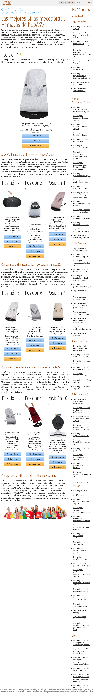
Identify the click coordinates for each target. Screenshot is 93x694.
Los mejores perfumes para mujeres (79, 465)
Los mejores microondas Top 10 (81, 223)
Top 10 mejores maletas (79, 334)
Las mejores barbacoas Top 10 (80, 255)
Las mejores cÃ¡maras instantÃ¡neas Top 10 (82, 510)
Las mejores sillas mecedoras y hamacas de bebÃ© (81, 43)
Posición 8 (11, 398)
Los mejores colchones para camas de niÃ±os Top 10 (82, 53)
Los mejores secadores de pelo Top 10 (82, 474)
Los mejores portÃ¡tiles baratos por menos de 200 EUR (81, 626)
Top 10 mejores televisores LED (79, 618)
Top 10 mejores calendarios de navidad (79, 90)
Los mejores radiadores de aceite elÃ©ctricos (81, 582)
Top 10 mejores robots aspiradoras (81, 236)
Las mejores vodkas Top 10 (81, 387)
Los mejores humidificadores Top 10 (81, 442)
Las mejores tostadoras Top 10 (80, 187)
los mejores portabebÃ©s (22, 389)
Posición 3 (33, 182)
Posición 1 (10, 54)
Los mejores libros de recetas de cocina (82, 669)
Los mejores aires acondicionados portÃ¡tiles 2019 (80, 492)
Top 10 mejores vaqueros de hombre (82, 313)
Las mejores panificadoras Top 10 (81, 174)
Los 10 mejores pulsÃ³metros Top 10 (81, 564)
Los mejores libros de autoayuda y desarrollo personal (82, 642)
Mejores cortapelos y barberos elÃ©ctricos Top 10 (82, 418)
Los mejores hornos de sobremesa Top (81, 211)
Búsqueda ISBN (85, 2)
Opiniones (36, 141)
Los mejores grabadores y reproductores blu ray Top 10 (82, 573)
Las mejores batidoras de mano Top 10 (81, 126)
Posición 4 (56, 182)
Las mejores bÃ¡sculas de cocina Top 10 (81, 118)
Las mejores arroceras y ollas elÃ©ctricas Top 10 (81, 109)
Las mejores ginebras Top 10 (82, 381)
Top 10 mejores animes (79, 291)
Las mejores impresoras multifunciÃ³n (79, 535)
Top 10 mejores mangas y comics (80, 298)
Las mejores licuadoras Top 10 (80, 146)
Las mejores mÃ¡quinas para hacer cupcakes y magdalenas (80, 166)
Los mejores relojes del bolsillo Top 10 (81, 590)
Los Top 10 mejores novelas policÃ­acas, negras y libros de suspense (81, 677)
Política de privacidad (86, 691)
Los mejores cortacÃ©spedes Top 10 (81, 263)
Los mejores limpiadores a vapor (81, 217)
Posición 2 (11, 182)
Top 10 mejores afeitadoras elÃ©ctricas (79, 401)
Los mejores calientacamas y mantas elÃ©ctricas (81, 518)
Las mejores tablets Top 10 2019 (81, 543)
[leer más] (35, 132)
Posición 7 (56, 292)
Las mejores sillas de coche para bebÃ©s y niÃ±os (82, 35)
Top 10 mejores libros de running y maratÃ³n (82, 651)
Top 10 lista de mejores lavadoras (81, 230)
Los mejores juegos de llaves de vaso (81, 270)
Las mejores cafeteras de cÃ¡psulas (82, 140)
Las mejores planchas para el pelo (82, 449)
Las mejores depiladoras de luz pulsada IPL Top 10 (81, 427)
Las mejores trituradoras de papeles (79, 550)
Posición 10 (57, 398)
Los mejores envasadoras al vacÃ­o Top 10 (82, 203)
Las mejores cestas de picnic (82, 362)
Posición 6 (33, 292)
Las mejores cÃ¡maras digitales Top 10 (81, 501)
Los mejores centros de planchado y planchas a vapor (81, 194)
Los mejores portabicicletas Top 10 (82, 285)
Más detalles (36, 136)
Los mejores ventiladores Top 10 (81, 605)
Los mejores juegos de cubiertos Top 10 (81, 368)
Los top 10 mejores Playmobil (81, 83)
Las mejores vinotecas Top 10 (80, 375)
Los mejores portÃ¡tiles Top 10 (80, 558)
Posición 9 (33, 398)
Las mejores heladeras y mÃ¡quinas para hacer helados (80, 155)
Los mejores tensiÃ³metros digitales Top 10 (79, 597)
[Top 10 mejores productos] (7, 4)
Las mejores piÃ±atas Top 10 (82, 27)
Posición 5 (11, 292)
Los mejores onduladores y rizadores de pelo (80, 457)
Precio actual (36, 146)
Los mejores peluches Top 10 (82, 62)
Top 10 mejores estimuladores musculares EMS (80, 320)
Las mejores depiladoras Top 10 (81, 434)
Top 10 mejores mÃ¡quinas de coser (81, 249)
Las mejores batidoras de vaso (80, 134)
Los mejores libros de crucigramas (82, 686)
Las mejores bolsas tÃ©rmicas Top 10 (81, 355)
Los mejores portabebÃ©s (78, 68)
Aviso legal (46, 693)
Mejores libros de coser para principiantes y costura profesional (81, 660)
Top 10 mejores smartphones (79, 611)
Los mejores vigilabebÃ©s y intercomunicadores (81, 75)
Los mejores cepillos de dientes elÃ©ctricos (81, 410)
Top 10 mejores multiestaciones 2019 (82, 328)
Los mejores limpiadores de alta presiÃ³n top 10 (81, 277)
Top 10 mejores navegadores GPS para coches (80, 305)
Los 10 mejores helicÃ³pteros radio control (81, 527)
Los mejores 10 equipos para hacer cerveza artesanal (81, 348)
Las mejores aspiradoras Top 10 (81, 181)
